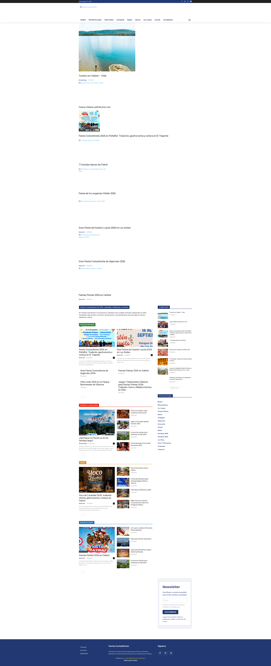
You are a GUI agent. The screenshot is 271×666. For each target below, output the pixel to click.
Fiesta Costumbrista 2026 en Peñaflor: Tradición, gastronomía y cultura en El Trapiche (123, 136)
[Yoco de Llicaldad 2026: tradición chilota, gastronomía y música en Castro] (97, 480)
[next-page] (83, 397)
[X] (188, 1)
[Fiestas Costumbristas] (96, 11)
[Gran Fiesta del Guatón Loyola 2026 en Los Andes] (135, 211)
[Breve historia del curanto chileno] (123, 471)
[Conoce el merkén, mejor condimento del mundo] (123, 414)
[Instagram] (185, 1)
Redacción (82, 232)
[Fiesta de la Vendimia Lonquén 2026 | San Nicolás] (123, 553)
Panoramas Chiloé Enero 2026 (141, 490)
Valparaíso (120, 346)
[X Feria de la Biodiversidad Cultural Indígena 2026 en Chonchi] (123, 482)
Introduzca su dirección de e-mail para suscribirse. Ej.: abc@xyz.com (174, 606)
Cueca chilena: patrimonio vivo (95, 107)
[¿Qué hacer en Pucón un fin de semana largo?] (97, 422)
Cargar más (174, 387)
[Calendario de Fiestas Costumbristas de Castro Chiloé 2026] (163, 380)
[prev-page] (80, 397)
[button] (189, 19)
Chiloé (81, 491)
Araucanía (82, 434)
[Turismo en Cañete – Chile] (135, 47)
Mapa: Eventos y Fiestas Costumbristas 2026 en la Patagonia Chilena (139, 503)
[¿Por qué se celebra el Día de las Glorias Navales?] (123, 531)
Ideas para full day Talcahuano (141, 539)
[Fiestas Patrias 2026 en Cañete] (135, 279)
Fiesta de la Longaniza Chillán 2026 (97, 193)
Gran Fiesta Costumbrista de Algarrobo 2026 (102, 261)
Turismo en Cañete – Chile (92, 75)
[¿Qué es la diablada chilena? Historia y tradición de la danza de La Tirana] (163, 371)
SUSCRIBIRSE (170, 612)
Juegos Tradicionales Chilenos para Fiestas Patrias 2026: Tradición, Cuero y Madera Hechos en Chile (135, 386)
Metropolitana (83, 346)
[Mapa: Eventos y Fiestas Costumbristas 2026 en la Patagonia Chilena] (123, 504)
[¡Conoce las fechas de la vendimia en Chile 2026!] (123, 435)
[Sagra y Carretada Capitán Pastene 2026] (123, 425)
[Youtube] (191, 1)
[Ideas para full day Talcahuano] (123, 542)
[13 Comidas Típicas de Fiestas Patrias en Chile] (163, 361)
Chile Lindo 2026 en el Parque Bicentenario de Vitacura (94, 383)
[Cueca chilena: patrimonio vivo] (135, 92)
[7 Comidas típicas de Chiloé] (135, 149)
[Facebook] (182, 1)
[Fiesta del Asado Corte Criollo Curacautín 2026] (123, 446)
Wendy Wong (82, 80)
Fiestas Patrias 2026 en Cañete (95, 295)
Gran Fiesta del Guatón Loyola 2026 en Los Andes (105, 227)
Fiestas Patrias (83, 551)
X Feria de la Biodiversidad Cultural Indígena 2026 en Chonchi (139, 481)
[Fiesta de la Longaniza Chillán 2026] (135, 178)
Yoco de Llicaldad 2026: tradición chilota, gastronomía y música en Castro (95, 498)
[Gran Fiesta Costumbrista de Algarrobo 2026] (135, 245)
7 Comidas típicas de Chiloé (93, 164)
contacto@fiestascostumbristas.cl (134, 658)
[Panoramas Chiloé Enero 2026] (123, 493)
